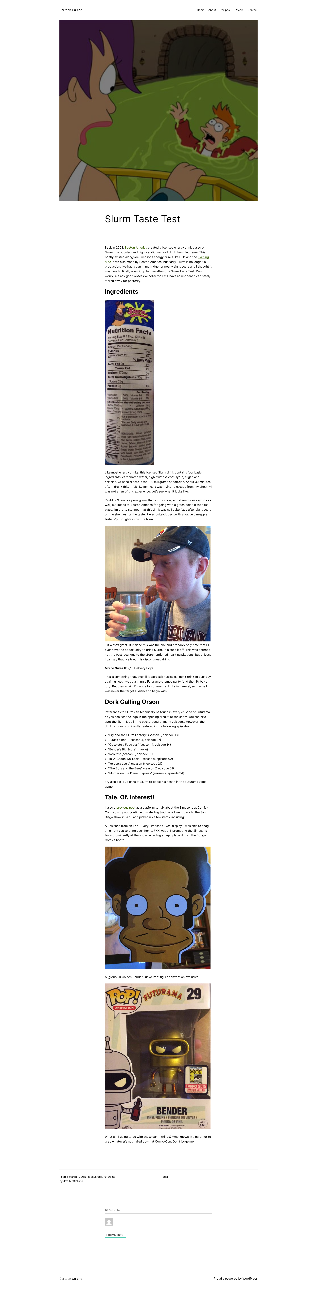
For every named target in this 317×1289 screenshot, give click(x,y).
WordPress (250, 1278)
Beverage (96, 1176)
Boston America (136, 247)
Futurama (109, 1176)
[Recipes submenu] (231, 10)
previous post (125, 807)
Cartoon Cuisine (70, 10)
